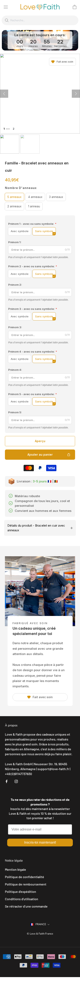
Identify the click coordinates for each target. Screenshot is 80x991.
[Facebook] (6, 781)
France (40, 924)
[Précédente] (4, 94)
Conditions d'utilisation (21, 899)
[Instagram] (16, 781)
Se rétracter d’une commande (26, 906)
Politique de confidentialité (24, 877)
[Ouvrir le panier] (74, 7)
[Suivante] (76, 94)
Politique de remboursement (25, 884)
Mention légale (15, 869)
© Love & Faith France (40, 934)
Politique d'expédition (20, 891)
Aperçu (40, 441)
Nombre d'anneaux (21, 188)
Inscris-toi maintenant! (40, 842)
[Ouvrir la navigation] (6, 7)
